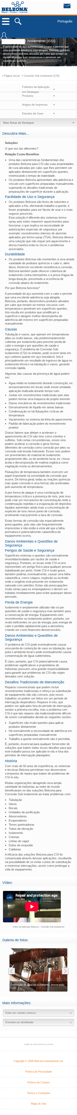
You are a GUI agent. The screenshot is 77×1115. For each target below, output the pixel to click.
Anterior (11, 971)
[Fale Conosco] (59, 7)
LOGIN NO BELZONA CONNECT (4, 37)
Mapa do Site (38, 1103)
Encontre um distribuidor (19, 1022)
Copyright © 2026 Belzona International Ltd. (39, 1061)
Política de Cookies (38, 1082)
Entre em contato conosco (21, 1012)
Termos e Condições (38, 1093)
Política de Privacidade (38, 1071)
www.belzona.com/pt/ (15, 7)
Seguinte (65, 971)
